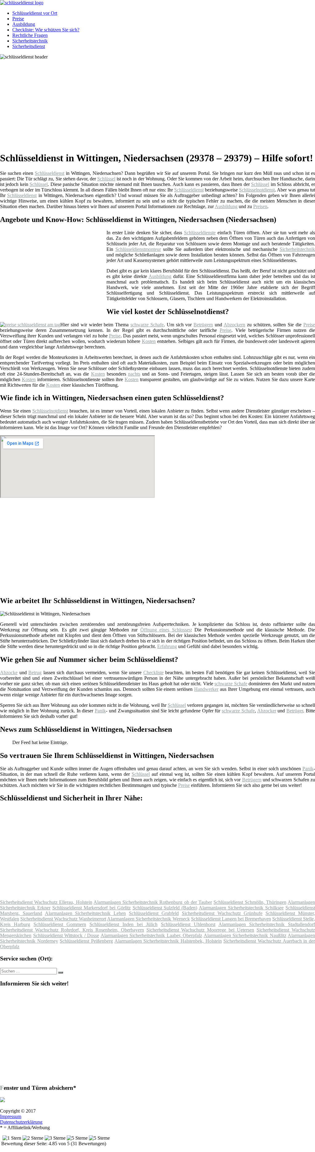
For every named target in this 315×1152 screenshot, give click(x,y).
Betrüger (294, 710)
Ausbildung (23, 24)
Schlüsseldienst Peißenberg (86, 941)
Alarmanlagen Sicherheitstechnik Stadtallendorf (266, 924)
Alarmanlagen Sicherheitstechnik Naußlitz (245, 935)
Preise (18, 18)
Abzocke (9, 672)
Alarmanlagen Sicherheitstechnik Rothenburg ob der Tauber (153, 902)
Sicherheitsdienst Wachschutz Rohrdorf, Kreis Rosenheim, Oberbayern (72, 929)
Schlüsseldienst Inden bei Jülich (124, 924)
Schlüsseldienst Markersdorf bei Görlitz (91, 907)
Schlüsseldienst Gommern (60, 924)
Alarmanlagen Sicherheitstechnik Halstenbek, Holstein (168, 941)
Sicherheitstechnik (30, 40)
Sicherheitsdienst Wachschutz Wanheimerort (63, 918)
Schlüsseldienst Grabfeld (154, 913)
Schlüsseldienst (49, 173)
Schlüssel (106, 178)
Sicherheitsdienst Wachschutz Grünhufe (222, 913)
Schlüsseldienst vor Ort (34, 13)
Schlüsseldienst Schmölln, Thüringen (249, 902)
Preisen (260, 206)
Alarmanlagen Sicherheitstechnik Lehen (85, 913)
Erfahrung (167, 646)
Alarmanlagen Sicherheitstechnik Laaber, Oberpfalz (151, 935)
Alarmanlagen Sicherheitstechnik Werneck (148, 918)
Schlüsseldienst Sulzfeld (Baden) (165, 907)
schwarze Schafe (147, 324)
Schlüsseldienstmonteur (138, 249)
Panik (100, 710)
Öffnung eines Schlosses (165, 629)
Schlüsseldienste (200, 232)
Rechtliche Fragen (30, 35)
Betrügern (203, 324)
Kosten (149, 341)
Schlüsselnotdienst (257, 189)
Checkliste (153, 672)
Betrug (35, 672)
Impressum (10, 1116)
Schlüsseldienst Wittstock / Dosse (66, 935)
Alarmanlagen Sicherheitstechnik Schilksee (241, 907)
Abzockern (234, 324)
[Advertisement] (160, 103)
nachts (134, 374)
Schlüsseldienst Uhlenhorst (188, 924)
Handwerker (206, 689)
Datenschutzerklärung (21, 1122)
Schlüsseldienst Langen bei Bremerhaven (231, 918)
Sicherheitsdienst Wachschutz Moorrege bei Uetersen (200, 929)
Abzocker (266, 710)
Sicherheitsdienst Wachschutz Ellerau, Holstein (46, 902)
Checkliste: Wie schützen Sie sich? (45, 29)
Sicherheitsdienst (28, 46)
